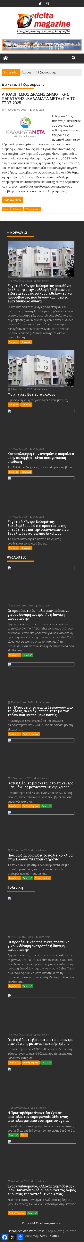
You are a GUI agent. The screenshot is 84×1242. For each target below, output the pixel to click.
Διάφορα (17, 208)
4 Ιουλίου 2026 (19, 448)
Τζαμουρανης (32, 208)
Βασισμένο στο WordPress (26, 1231)
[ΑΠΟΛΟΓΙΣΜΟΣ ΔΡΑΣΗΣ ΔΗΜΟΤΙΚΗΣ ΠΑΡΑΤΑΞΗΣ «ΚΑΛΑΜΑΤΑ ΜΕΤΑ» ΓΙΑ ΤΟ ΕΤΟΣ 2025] (26, 116)
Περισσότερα (12, 199)
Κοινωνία (26, 342)
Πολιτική (27, 654)
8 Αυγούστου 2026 (21, 778)
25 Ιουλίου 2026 (19, 1107)
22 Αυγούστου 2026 (21, 702)
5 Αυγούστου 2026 (21, 280)
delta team (39, 109)
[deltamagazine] (5, 58)
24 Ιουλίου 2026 (19, 1181)
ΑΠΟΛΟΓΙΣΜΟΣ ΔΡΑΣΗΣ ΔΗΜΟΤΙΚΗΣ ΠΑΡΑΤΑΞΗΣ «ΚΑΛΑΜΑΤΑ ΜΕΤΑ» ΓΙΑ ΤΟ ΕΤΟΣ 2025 (39, 98)
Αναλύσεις (14, 654)
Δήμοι (6, 208)
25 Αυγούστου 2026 (21, 605)
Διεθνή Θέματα (30, 733)
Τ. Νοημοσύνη (42, 878)
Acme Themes (49, 1236)
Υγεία (24, 1135)
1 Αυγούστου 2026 (21, 389)
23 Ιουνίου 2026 (19, 850)
